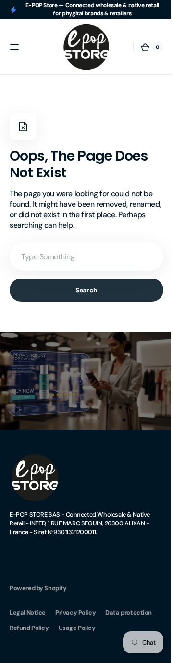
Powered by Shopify (38, 584)
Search (83, 290)
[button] (14, 47)
